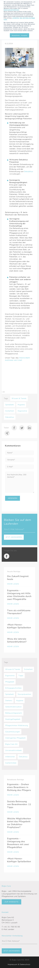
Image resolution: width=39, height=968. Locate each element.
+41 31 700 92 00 (11, 927)
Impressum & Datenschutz (19, 964)
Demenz (8, 700)
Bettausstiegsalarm (13, 713)
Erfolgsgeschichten (13, 688)
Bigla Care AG (11, 744)
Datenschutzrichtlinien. (12, 10)
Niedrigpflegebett (12, 719)
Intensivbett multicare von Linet (17, 359)
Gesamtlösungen (12, 732)
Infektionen (10, 756)
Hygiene (21, 405)
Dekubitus (28, 171)
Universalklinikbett (13, 750)
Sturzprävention (24, 694)
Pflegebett (9, 682)
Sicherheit (9, 411)
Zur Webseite (11, 902)
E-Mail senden (8, 929)
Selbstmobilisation (13, 707)
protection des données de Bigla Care (19, 18)
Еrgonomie (22, 411)
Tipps (20, 675)
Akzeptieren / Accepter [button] (19, 35)
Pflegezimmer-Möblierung (16, 725)
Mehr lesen (13, 584)
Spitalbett (9, 405)
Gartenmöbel (10, 763)
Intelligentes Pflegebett (15, 738)
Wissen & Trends (19, 398)
